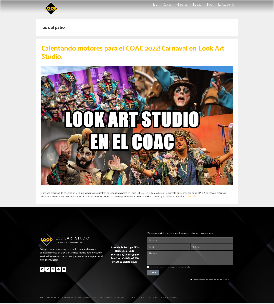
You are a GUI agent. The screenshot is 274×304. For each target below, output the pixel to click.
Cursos (167, 4)
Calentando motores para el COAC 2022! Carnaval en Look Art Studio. (133, 53)
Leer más (191, 197)
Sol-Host (133, 297)
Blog (209, 4)
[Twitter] (47, 269)
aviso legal (174, 297)
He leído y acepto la (170, 267)
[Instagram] (53, 269)
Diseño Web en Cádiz (106, 297)
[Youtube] (64, 269)
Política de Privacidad (180, 267)
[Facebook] (42, 269)
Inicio (154, 4)
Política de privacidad (148, 297)
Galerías (182, 4)
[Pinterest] (58, 269)
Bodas (197, 4)
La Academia (226, 4)
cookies (163, 297)
